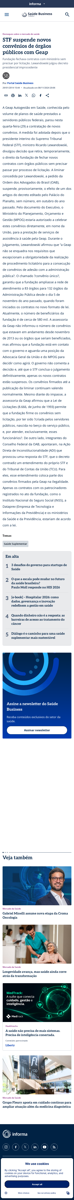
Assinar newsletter (37, 730)
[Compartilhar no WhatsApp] (33, 95)
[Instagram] (6, 1147)
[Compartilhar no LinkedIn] (19, 95)
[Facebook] (15, 1147)
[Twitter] (25, 1147)
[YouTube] (44, 1147)
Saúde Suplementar (15, 543)
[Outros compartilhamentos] (47, 95)
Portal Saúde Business (20, 83)
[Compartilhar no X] (26, 95)
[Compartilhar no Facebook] (40, 95)
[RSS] (54, 1147)
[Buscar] (67, 14)
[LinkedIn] (34, 1147)
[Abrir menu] (7, 14)
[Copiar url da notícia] (6, 95)
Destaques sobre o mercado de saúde (21, 34)
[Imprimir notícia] (12, 95)
